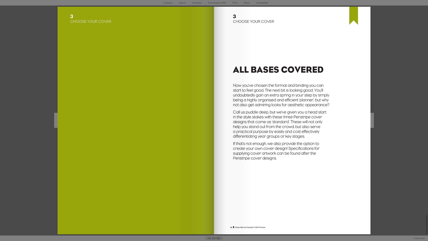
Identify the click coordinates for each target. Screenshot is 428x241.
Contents (168, 3)
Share (247, 3)
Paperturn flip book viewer (426, 224)
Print (235, 3)
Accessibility (262, 3)
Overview (197, 3)
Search (182, 3)
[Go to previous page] (203, 238)
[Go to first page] (197, 238)
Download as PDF (217, 3)
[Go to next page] (225, 238)
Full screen (419, 238)
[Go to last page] (230, 238)
